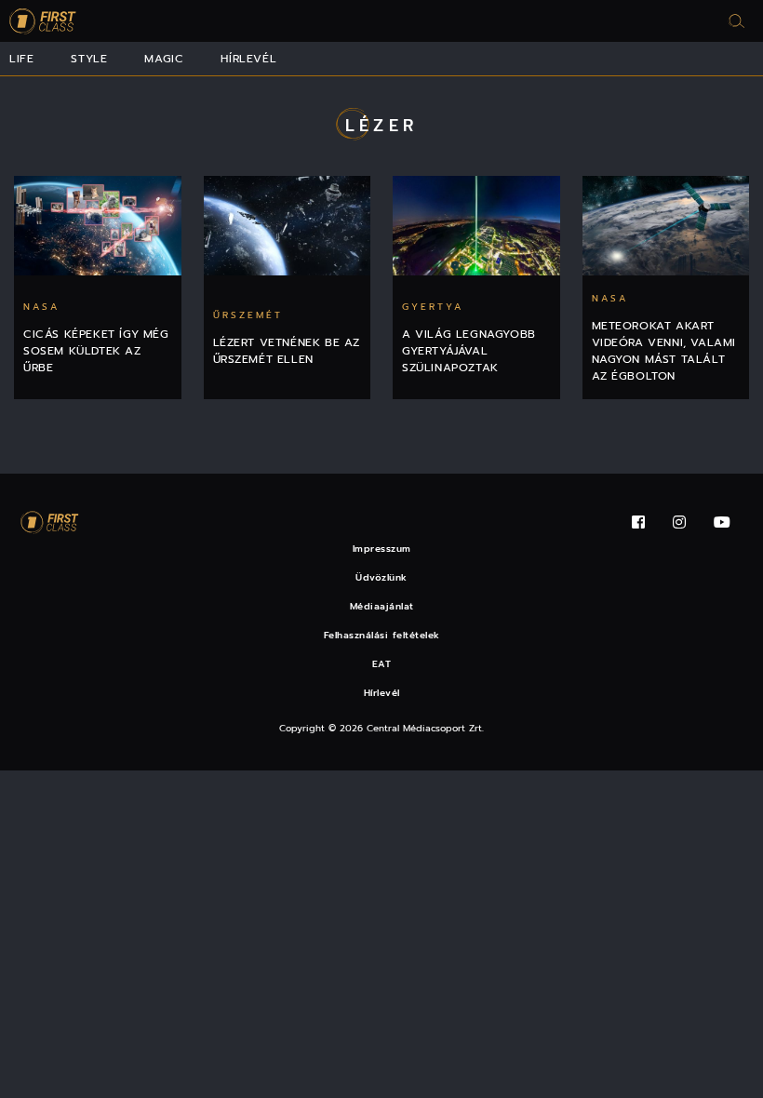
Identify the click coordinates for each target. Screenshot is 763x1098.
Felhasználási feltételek (382, 635)
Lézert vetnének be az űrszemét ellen (287, 351)
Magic (163, 58)
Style (89, 58)
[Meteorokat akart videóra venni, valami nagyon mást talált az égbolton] (666, 225)
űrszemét (248, 315)
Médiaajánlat (382, 606)
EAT (382, 664)
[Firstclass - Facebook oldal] (638, 522)
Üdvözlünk (381, 577)
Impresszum (382, 549)
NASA (41, 307)
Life (21, 58)
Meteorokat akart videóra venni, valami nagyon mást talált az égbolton (664, 350)
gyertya (432, 307)
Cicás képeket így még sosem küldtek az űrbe (96, 351)
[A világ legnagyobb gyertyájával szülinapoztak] (476, 225)
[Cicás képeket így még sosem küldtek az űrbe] (97, 225)
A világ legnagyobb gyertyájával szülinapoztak (469, 351)
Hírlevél (248, 58)
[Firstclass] (42, 21)
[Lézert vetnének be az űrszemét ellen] (287, 225)
